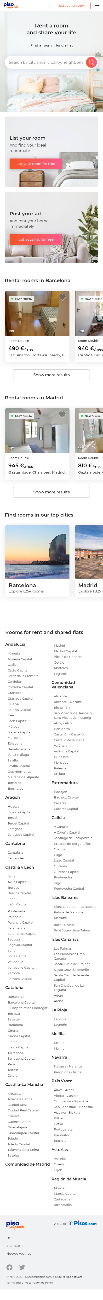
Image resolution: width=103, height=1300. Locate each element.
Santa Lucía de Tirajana (72, 964)
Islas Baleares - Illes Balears (75, 907)
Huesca (13, 806)
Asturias (60, 1159)
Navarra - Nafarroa (68, 1066)
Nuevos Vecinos (18, 1253)
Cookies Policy (43, 1282)
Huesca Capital (19, 812)
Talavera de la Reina (23, 1150)
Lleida (12, 1042)
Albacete (15, 1093)
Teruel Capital (18, 823)
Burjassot (61, 757)
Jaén (11, 715)
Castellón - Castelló (69, 734)
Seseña (13, 1155)
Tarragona (16, 1053)
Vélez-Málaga (18, 754)
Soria (12, 950)
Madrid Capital (65, 651)
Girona (13, 1030)
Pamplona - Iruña (67, 1072)
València (60, 745)
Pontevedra (63, 877)
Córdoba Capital (20, 687)
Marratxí (60, 918)
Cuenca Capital (20, 1122)
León (12, 899)
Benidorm (62, 729)
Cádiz (12, 664)
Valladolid (15, 962)
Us (8, 1238)
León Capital (18, 904)
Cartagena (62, 1199)
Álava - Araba (64, 1090)
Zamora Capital (20, 979)
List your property (72, 5)
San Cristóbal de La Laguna (69, 987)
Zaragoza (15, 829)
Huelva (13, 704)
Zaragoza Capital (21, 834)
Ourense (60, 866)
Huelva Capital (19, 710)
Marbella (15, 738)
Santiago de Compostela (73, 838)
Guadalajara (17, 1127)
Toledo (13, 1138)
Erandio (60, 1140)
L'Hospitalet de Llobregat (27, 1008)
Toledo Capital (19, 1144)
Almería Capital (20, 659)
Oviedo (59, 1164)
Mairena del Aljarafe (23, 777)
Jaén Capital (17, 721)
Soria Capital (18, 956)
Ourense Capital (66, 872)
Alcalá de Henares (68, 657)
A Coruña (61, 827)
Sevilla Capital (19, 766)
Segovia (14, 939)
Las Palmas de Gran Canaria (69, 956)
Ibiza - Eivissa (64, 925)
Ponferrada (16, 911)
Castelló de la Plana (69, 740)
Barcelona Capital (22, 1002)
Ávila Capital (17, 882)
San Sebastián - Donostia (73, 1107)
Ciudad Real (17, 1105)
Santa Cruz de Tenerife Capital (71, 977)
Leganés (60, 674)
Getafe (59, 662)
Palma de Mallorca (68, 912)
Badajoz (60, 792)
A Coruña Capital (67, 832)
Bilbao (59, 1118)
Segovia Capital (20, 945)
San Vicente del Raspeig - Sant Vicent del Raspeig (74, 715)
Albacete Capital (21, 1099)
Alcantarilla (63, 1205)
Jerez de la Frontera (23, 676)
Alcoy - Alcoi (63, 723)
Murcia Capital (65, 1193)
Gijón (58, 1170)
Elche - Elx (62, 707)
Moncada (61, 762)
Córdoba (14, 681)
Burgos (13, 887)
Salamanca (16, 928)
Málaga (13, 726)
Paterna (60, 768)
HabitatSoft (74, 1277)
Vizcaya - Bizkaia (67, 1112)
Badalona (15, 1025)
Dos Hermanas (19, 771)
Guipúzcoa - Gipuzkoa (71, 1101)
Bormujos (15, 788)
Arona (58, 1001)
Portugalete (63, 1129)
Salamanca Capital (22, 933)
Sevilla (13, 760)
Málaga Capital (19, 732)
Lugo (58, 855)
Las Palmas (63, 948)
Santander (16, 858)
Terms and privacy (18, 1282)
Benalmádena (19, 749)
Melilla (59, 1043)
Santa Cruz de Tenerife (71, 970)
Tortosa (13, 1070)
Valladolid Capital (21, 967)
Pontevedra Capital (69, 888)
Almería (14, 653)
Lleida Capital (18, 1047)
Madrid (59, 645)
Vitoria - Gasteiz (66, 1096)
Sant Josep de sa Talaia (72, 930)
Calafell (13, 1075)
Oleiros (59, 849)
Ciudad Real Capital (23, 1110)
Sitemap (13, 1245)
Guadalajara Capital (23, 1133)
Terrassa (14, 1013)
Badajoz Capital (66, 797)
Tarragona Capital (22, 1058)
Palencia (14, 917)
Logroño (60, 1024)
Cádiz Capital (18, 670)
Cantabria (15, 852)
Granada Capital (20, 698)
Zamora (14, 973)
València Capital (66, 751)
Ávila (11, 876)
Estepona (15, 743)
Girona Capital (19, 1036)
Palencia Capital (20, 922)
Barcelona (16, 997)
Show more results (51, 375)
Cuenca (14, 1116)
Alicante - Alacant (67, 702)
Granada (14, 693)
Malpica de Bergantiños (72, 844)
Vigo (57, 883)
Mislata (59, 774)
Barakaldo (62, 1135)
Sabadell (15, 1019)
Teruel (12, 817)
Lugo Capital (64, 860)
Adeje (58, 995)
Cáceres (60, 803)
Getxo (58, 1124)
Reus (11, 1064)
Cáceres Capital (66, 809)
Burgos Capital (19, 893)
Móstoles (61, 668)
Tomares (14, 783)
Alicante (60, 696)
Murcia (59, 1188)
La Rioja (60, 1019)
